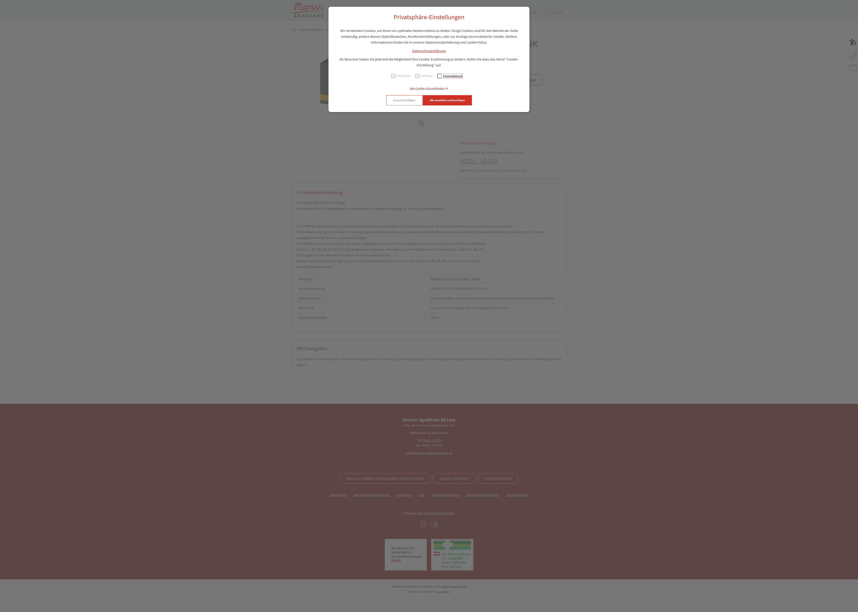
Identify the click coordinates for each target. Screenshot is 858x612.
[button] (429, 88)
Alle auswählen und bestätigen (447, 100)
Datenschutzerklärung (429, 50)
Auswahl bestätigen (404, 100)
